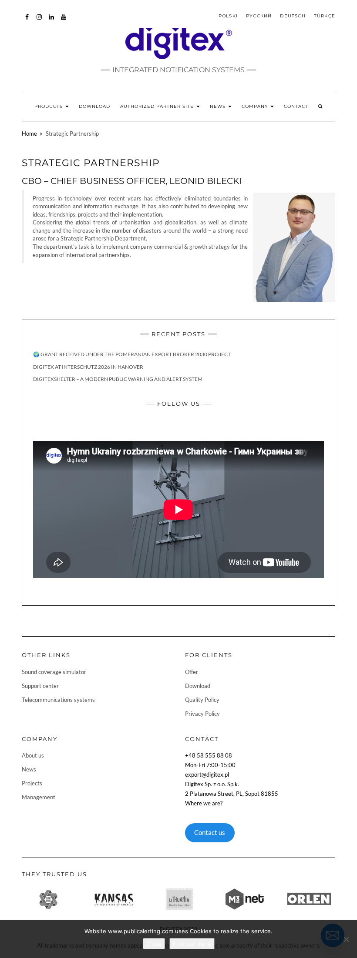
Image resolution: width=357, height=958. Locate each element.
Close (154, 943)
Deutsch (292, 16)
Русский (259, 16)
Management (38, 797)
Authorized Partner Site (157, 106)
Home (29, 133)
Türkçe (324, 16)
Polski (228, 16)
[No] (346, 939)
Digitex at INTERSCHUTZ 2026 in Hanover (88, 367)
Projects (32, 783)
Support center (40, 685)
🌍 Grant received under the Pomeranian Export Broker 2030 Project (132, 354)
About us (33, 755)
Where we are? (203, 803)
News (218, 106)
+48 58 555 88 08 (208, 755)
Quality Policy (202, 699)
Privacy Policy (202, 713)
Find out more (192, 943)
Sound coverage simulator (54, 671)
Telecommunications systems (58, 699)
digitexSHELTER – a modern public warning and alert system (117, 379)
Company (255, 106)
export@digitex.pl (207, 774)
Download (94, 106)
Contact (296, 106)
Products (49, 106)
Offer (191, 671)
